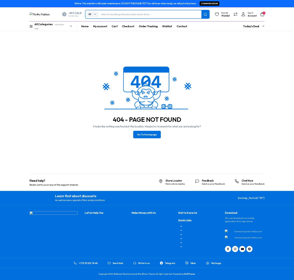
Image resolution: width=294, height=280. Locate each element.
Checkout (128, 26)
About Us (189, 230)
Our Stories (190, 238)
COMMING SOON (209, 3)
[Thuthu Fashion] (43, 14)
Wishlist (167, 26)
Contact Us (190, 226)
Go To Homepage (147, 134)
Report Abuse (192, 242)
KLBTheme (189, 274)
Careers (188, 234)
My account (100, 26)
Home (85, 26)
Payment (189, 246)
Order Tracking (148, 26)
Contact (182, 26)
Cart (115, 26)
